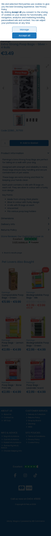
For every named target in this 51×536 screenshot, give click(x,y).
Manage (24, 29)
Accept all (24, 35)
